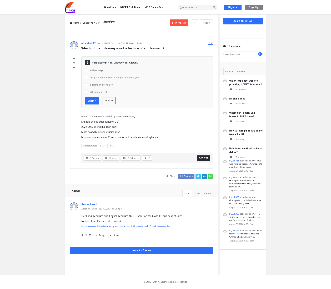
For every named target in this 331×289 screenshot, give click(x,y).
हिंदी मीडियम (109, 21)
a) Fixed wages (97, 70)
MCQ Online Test (154, 7)
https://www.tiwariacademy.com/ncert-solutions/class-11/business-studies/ (126, 226)
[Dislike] (74, 68)
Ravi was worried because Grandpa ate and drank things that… (245, 163)
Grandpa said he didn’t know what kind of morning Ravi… (245, 202)
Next (205, 22)
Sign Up (254, 7)
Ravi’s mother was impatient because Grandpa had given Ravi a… (245, 233)
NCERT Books (237, 98)
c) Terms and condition (101, 84)
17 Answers (240, 157)
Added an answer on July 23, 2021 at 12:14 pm (101, 208)
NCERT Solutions (130, 7)
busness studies (90, 145)
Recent (207, 193)
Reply (101, 235)
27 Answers (240, 121)
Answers (241, 71)
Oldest (197, 193)
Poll (210, 43)
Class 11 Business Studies (132, 43)
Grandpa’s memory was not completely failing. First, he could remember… (244, 183)
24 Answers (240, 139)
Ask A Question (243, 21)
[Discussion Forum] (82, 7)
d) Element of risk (98, 91)
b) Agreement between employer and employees (115, 77)
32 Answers (240, 103)
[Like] (74, 58)
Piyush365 (234, 160)
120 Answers (240, 89)
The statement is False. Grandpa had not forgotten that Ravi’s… (244, 217)
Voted (187, 193)
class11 (103, 145)
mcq (112, 145)
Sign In (232, 7)
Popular (229, 71)
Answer (203, 157)
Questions (110, 7)
